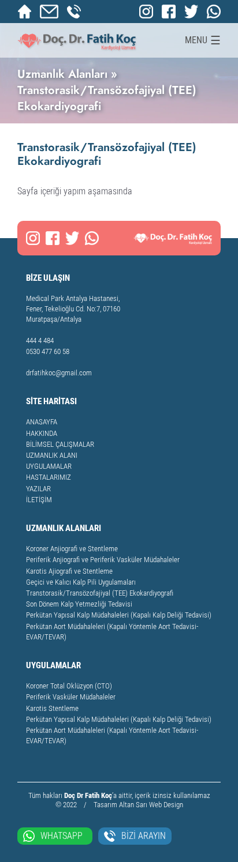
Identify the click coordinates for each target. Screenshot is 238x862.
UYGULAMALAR (49, 466)
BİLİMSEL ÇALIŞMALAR (60, 444)
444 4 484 (40, 340)
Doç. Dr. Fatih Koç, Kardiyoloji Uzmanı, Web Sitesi (77, 40)
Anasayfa (24, 11)
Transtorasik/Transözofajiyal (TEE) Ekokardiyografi (99, 593)
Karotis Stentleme (52, 708)
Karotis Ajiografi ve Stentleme (69, 571)
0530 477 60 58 (74, 11)
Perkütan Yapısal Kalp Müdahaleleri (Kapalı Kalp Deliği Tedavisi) (118, 615)
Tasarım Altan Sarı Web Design (138, 804)
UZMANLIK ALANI (51, 455)
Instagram (146, 11)
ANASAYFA (41, 421)
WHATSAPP (61, 835)
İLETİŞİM (39, 499)
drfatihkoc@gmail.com (49, 11)
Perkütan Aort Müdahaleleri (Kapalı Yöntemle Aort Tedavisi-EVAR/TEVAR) (112, 631)
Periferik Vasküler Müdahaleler (71, 696)
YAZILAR (38, 488)
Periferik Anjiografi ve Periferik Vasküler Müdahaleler (103, 559)
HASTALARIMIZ (48, 477)
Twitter (191, 11)
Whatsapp (214, 11)
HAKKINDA (41, 433)
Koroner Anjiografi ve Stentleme (72, 548)
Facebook (169, 11)
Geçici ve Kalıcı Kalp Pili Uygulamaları (81, 582)
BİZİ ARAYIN (143, 835)
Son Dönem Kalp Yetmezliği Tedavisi (79, 604)
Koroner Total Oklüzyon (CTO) (69, 686)
